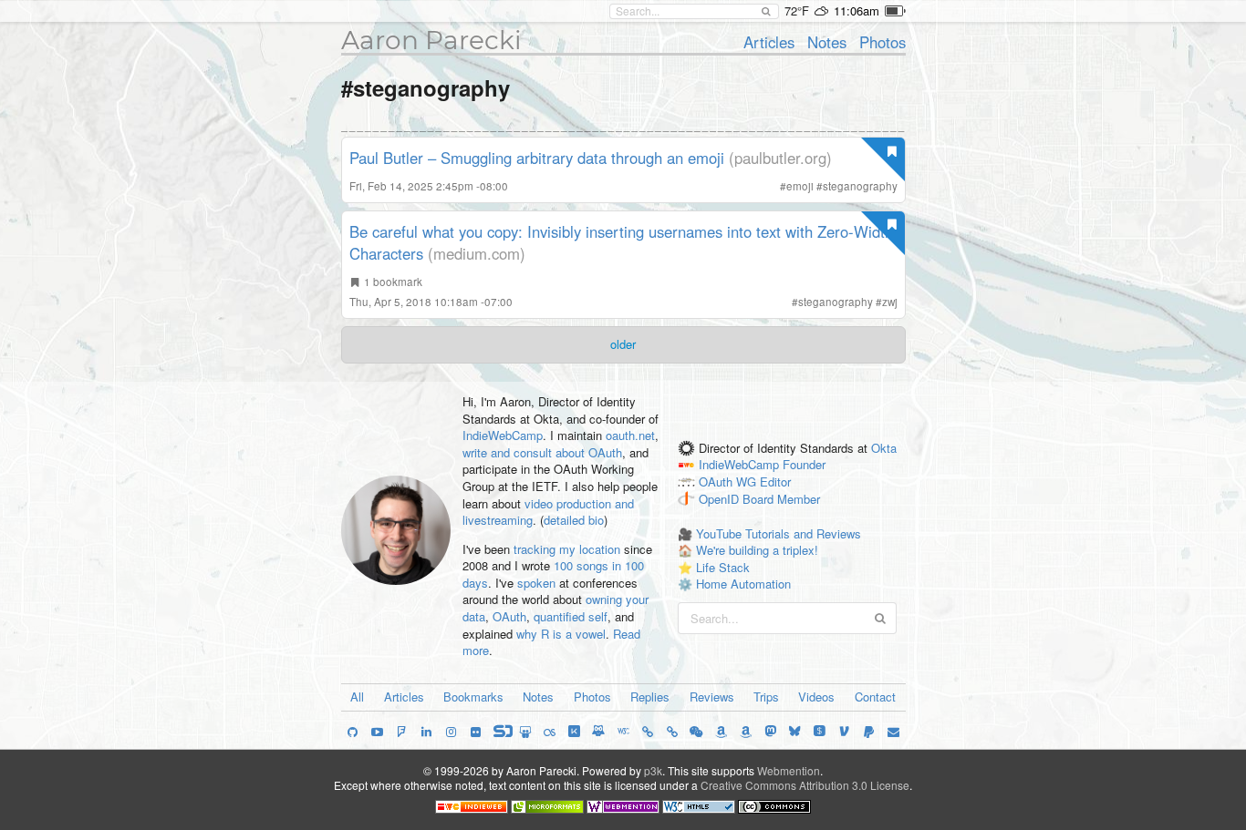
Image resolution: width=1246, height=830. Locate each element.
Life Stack (723, 567)
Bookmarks (473, 696)
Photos (882, 42)
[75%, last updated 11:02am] (895, 10)
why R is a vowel (561, 633)
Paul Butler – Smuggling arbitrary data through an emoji (536, 158)
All (357, 696)
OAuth (509, 616)
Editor (775, 482)
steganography (860, 186)
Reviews (712, 696)
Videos (816, 696)
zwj (890, 301)
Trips (766, 696)
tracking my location (567, 549)
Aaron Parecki (431, 40)
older (623, 344)
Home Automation (743, 583)
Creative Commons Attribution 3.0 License (805, 785)
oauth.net (630, 435)
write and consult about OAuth (542, 452)
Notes (826, 42)
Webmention (788, 770)
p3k (653, 770)
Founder (804, 465)
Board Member (781, 498)
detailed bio (574, 519)
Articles (768, 42)
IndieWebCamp (502, 435)
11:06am (856, 10)
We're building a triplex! (757, 549)
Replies (650, 696)
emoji (800, 186)
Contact (875, 696)
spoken (536, 582)
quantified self (570, 616)
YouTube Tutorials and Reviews (778, 533)
